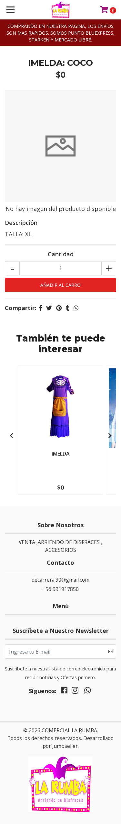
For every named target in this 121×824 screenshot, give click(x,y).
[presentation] (11, 435)
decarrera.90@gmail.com (60, 579)
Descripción (21, 222)
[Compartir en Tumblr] (67, 308)
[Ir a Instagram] (75, 692)
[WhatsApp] (87, 692)
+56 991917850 (61, 589)
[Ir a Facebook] (64, 692)
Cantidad (61, 254)
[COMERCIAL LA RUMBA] (61, 9)
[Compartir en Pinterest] (59, 308)
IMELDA (61, 453)
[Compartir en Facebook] (40, 308)
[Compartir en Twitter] (49, 308)
